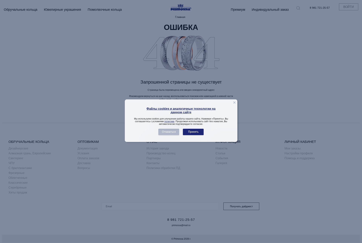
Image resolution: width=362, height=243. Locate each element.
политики (169, 121)
